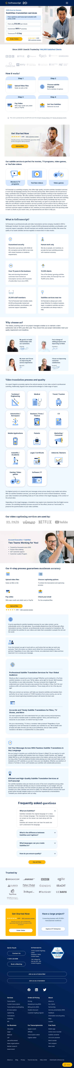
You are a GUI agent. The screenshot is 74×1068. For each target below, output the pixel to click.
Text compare (52, 1043)
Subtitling (10, 1018)
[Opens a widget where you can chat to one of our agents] (67, 1065)
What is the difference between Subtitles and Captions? (32, 834)
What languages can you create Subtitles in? (32, 844)
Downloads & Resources (57, 1060)
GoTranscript (9, 7)
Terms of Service (58, 118)
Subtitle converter (53, 1035)
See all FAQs (37, 862)
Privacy (23, 1060)
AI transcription (12, 1010)
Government (11, 1049)
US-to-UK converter (54, 1037)
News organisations (13, 1043)
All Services (19, 7)
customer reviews (34, 40)
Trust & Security (32, 1060)
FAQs (49, 1018)
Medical (9, 1035)
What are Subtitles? (27, 811)
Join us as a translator (37, 981)
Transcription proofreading (15, 1007)
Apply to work (32, 1029)
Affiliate (30, 1032)
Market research (12, 1046)
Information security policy (56, 1016)
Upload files (20, 146)
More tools (51, 1046)
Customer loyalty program (36, 1013)
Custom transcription (13, 1004)
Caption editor (32, 1037)
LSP (8, 1037)
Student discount (33, 1010)
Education (10, 1029)
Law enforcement (12, 1040)
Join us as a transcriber (37, 974)
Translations (11, 1016)
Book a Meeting (16, 964)
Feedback (51, 1013)
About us (51, 1001)
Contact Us (16, 953)
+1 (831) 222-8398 (12, 959)
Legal (8, 1032)
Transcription (11, 1001)
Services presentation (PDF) (56, 1010)
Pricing (30, 1001)
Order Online (14, 39)
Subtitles (27, 7)
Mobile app (51, 1029)
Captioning (10, 1013)
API (8, 1021)
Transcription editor (34, 1035)
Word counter (52, 1040)
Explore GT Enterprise (53, 929)
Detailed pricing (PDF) (34, 1004)
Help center (43, 1060)
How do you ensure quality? (30, 853)
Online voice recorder (54, 1032)
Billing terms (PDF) (33, 1007)
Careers (50, 1021)
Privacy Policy (46, 118)
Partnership (52, 1007)
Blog (16, 1060)
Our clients (51, 1004)
